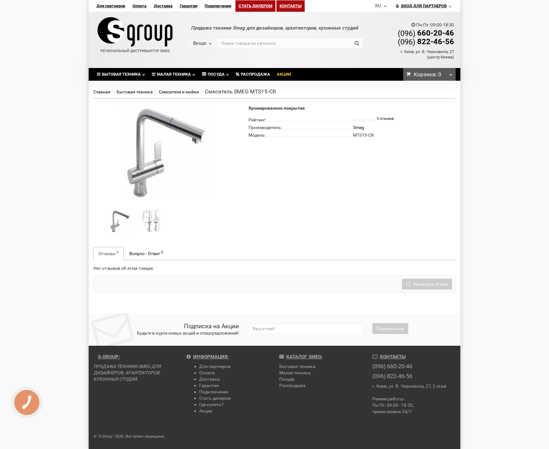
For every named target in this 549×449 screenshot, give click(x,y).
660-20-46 (426, 33)
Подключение (218, 5)
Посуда (216, 74)
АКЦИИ (284, 74)
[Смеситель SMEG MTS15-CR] (120, 220)
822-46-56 (426, 41)
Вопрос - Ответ (146, 253)
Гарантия (188, 5)
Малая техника (174, 74)
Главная (102, 91)
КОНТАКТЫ (291, 5)
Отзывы (108, 253)
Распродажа (255, 74)
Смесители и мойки (179, 91)
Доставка (163, 5)
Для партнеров (111, 5)
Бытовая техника (121, 74)
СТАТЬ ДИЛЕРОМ (255, 5)
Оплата (139, 5)
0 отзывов (385, 119)
